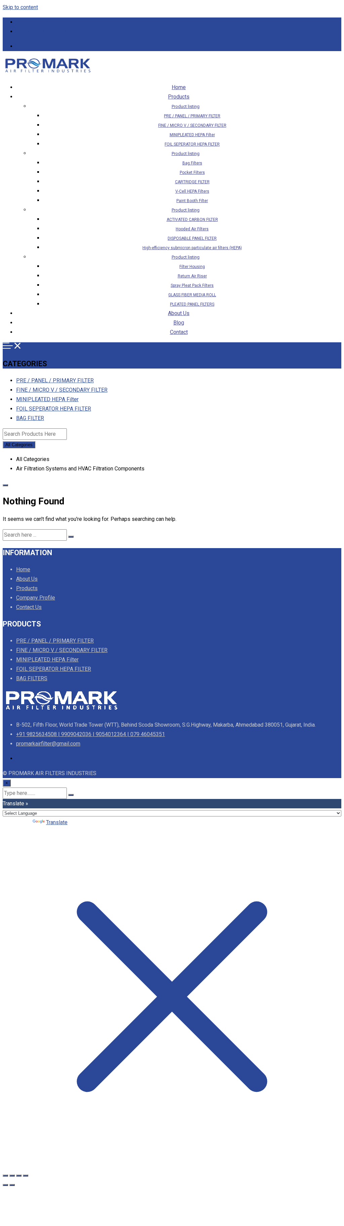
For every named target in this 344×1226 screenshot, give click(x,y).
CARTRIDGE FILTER (192, 182)
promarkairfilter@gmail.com (46, 31)
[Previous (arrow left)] (5, 1185)
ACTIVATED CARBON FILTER (192, 219)
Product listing (186, 106)
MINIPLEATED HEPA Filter (192, 134)
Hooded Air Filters (192, 229)
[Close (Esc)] (25, 1176)
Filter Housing (192, 266)
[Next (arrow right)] (12, 1185)
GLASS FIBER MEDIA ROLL (192, 295)
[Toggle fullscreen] (12, 1176)
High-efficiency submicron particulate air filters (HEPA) (192, 247)
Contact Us (29, 607)
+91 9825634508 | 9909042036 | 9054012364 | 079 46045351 (90, 734)
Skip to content (20, 7)
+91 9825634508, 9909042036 (48, 22)
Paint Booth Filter (192, 200)
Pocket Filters (192, 172)
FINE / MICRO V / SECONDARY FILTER (192, 125)
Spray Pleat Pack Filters (192, 285)
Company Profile (35, 598)
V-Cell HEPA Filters (192, 191)
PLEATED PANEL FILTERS (192, 304)
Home (179, 87)
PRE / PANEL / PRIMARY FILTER (192, 116)
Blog (178, 322)
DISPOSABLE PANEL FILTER (192, 238)
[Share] (19, 1176)
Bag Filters (192, 163)
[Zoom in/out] (5, 1176)
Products (178, 96)
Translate (57, 822)
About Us (178, 313)
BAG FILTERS (31, 678)
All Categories (19, 444)
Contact (179, 332)
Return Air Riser (192, 276)
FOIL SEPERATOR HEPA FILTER (192, 144)
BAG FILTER (30, 418)
